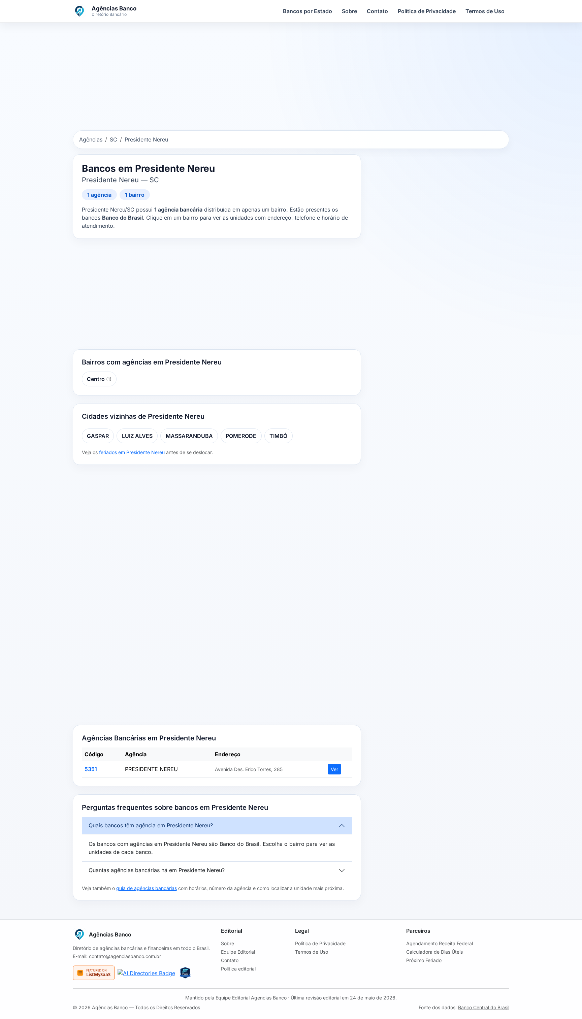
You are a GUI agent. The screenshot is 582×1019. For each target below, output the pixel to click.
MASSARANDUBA (189, 436)
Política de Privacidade (427, 11)
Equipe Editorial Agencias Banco (251, 997)
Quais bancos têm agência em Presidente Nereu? (151, 825)
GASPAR (98, 436)
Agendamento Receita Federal (439, 943)
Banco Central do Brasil (483, 1007)
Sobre (349, 11)
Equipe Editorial (238, 952)
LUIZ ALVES (137, 436)
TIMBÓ (278, 436)
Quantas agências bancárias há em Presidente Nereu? (157, 870)
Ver (334, 769)
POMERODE (241, 436)
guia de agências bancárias (146, 888)
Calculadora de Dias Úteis (434, 952)
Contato (377, 11)
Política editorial (238, 969)
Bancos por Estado (307, 11)
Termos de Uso (485, 11)
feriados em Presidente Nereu (132, 452)
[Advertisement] (291, 78)
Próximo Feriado (424, 960)
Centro (99, 379)
